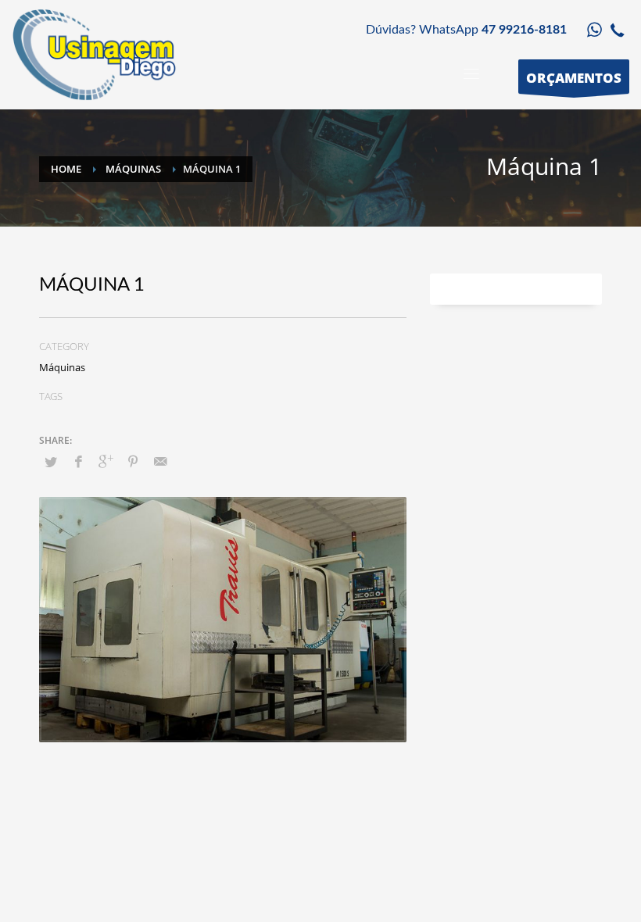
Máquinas (62, 367)
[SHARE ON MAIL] (160, 461)
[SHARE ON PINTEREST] (133, 461)
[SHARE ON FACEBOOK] (78, 461)
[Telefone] (617, 29)
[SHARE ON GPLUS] (105, 461)
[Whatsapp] (594, 29)
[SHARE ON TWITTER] (51, 462)
